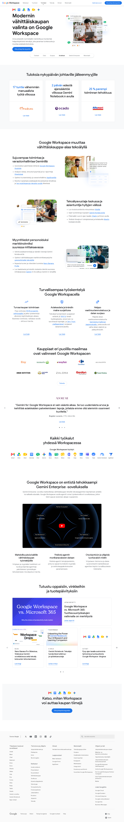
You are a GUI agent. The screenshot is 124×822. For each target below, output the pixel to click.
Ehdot (31, 814)
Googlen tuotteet (55, 814)
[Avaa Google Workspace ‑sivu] (11, 3)
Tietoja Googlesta (41, 814)
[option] (36, 55)
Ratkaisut (26, 3)
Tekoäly (52, 3)
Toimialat (43, 3)
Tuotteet (34, 3)
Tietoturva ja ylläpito (38, 746)
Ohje (64, 814)
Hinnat (60, 3)
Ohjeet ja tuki (100, 746)
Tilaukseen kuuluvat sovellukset (16, 747)
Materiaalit (68, 3)
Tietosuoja (23, 814)
